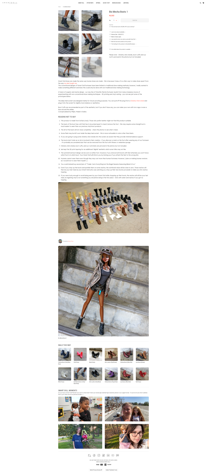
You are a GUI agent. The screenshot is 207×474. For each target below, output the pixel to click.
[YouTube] (112, 455)
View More (92, 67)
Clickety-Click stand (137, 101)
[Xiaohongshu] (108, 455)
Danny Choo (70, 241)
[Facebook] (94, 455)
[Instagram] (98, 455)
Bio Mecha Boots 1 (118, 11)
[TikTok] (103, 455)
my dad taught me (70, 83)
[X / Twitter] (89, 455)
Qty (110, 20)
